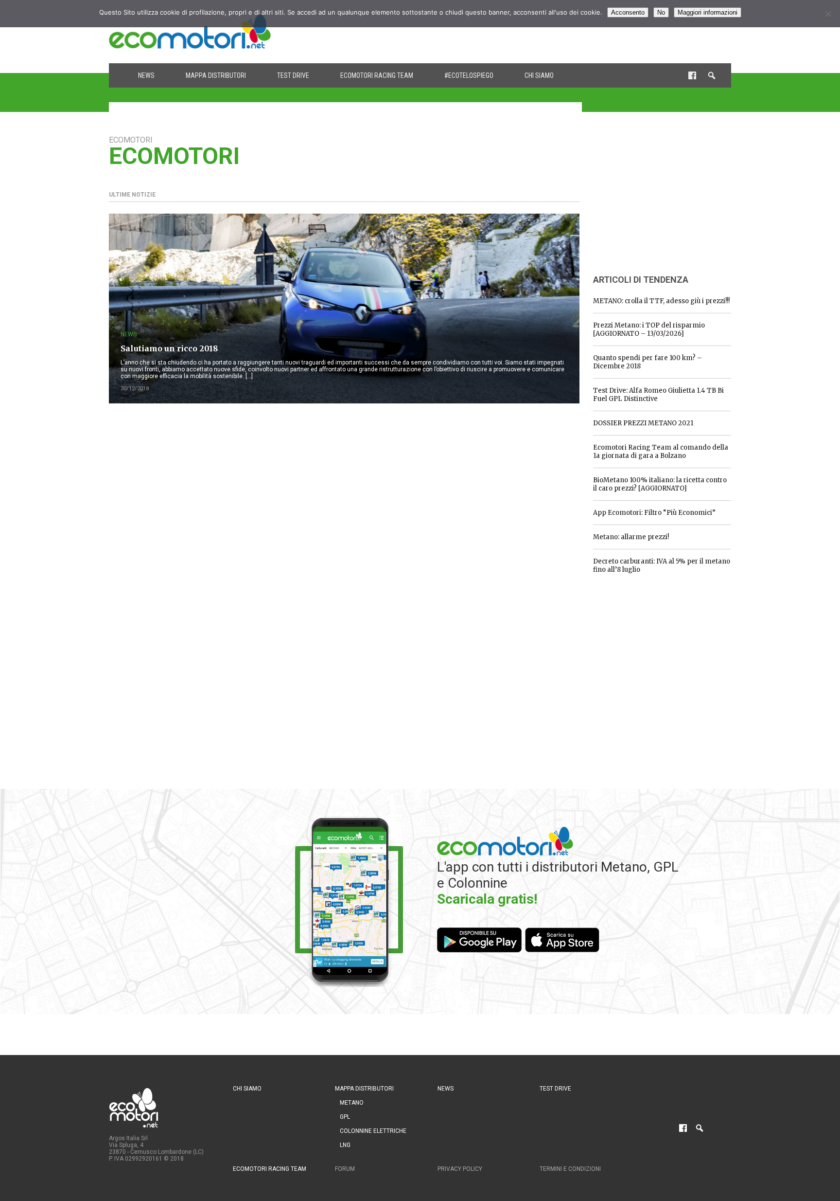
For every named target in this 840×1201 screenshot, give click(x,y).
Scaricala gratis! (487, 899)
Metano (352, 1102)
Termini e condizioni (570, 1168)
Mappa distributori (216, 75)
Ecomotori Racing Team (376, 75)
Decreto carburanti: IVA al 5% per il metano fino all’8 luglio (661, 565)
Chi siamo (539, 75)
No (661, 12)
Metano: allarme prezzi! (631, 537)
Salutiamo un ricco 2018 (169, 348)
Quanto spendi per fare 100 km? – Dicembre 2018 (647, 362)
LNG (345, 1145)
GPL (345, 1116)
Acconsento (628, 12)
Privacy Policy (460, 1168)
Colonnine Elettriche (373, 1131)
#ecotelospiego (468, 75)
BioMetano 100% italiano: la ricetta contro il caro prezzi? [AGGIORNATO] (660, 484)
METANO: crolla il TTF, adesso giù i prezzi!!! (661, 301)
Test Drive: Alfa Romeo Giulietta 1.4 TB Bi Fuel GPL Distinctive (658, 394)
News (146, 75)
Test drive (293, 75)
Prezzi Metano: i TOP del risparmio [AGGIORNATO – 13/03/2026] (649, 329)
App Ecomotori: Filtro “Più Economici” (654, 513)
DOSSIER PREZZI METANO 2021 (643, 423)
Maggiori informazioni (707, 12)
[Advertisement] (554, 32)
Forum (345, 1168)
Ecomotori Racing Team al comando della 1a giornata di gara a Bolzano (660, 451)
